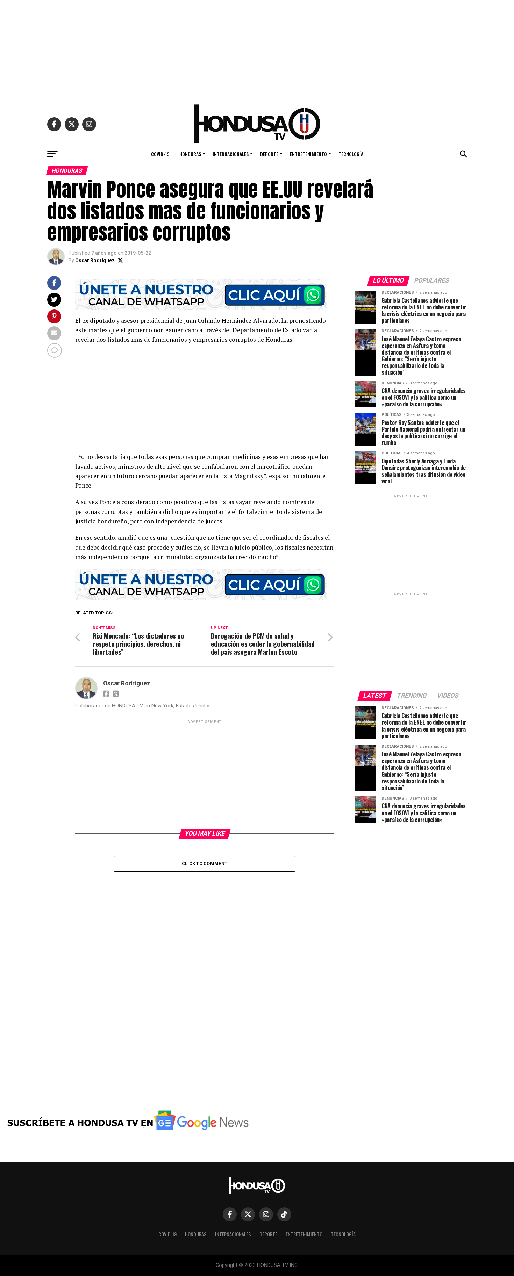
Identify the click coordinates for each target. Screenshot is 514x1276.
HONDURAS (190, 154)
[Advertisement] (257, 49)
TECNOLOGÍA (350, 154)
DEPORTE (269, 154)
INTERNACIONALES (231, 154)
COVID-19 (160, 154)
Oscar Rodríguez (95, 260)
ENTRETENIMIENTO (308, 154)
